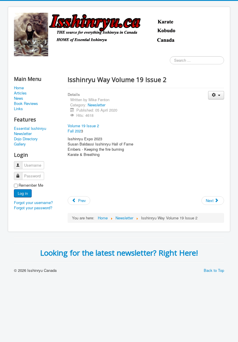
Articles (20, 93)
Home (19, 87)
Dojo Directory (26, 138)
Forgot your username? (33, 202)
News (18, 98)
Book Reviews (26, 103)
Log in (23, 193)
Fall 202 (74, 131)
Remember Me (31, 185)
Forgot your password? (33, 207)
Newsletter (23, 133)
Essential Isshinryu (30, 128)
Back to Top (214, 270)
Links (18, 108)
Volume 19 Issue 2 (83, 125)
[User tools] (216, 95)
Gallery (20, 144)
